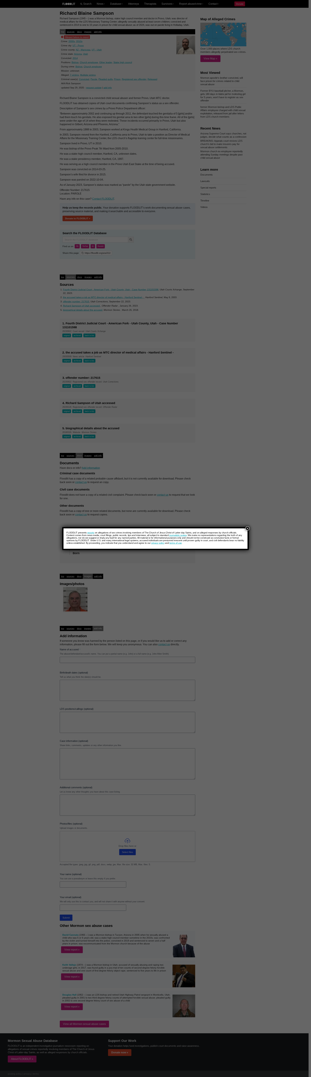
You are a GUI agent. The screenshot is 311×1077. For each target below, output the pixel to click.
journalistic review (177, 535)
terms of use (175, 543)
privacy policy (158, 543)
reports (90, 532)
